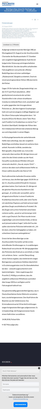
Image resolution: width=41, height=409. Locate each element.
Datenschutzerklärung (20, 399)
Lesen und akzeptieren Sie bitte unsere (21, 398)
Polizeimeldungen (7, 23)
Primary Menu (37, 4)
